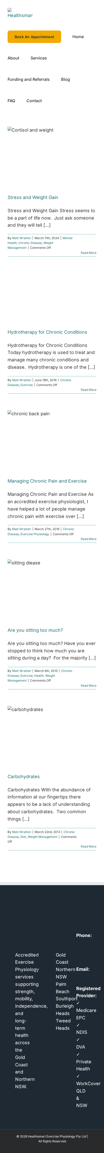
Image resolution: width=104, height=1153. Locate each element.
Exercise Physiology (34, 534)
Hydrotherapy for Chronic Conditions (47, 332)
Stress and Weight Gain (33, 197)
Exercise (26, 385)
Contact (42, 972)
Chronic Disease (30, 243)
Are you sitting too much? (35, 630)
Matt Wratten (21, 238)
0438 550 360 (82, 950)
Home (42, 935)
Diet (23, 837)
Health (39, 676)
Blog (40, 979)
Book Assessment (42, 953)
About (42, 964)
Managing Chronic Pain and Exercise (47, 481)
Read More (88, 253)
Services (42, 942)
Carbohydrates (24, 776)
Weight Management (42, 837)
